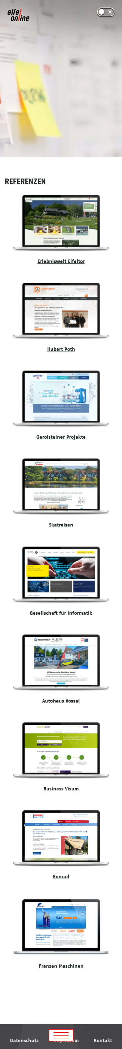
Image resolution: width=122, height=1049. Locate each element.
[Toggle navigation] (61, 1035)
